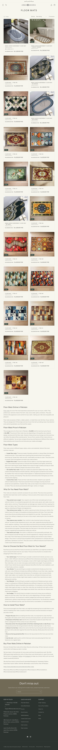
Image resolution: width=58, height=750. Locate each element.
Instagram (28, 656)
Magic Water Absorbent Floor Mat (15, 45)
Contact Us (41, 712)
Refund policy (25, 746)
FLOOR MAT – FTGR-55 (11, 154)
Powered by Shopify (17, 746)
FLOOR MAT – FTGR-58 (37, 259)
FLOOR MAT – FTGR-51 (37, 328)
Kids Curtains (24, 725)
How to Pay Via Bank (43, 705)
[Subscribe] (40, 691)
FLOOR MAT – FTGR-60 (11, 82)
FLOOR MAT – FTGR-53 (11, 328)
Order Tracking (41, 702)
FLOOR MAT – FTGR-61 (11, 259)
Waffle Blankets (25, 715)
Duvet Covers (24, 712)
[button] (3, 5)
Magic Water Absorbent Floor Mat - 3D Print (15, 224)
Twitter (20, 656)
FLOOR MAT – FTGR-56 (37, 293)
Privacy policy (32, 746)
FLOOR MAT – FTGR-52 (11, 118)
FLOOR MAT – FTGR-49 (11, 362)
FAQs (39, 718)
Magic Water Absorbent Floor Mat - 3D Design (41, 83)
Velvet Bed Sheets (25, 705)
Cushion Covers (25, 721)
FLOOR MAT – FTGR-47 (11, 188)
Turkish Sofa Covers (26, 718)
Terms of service (39, 746)
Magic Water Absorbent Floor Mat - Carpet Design (41, 46)
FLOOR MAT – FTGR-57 (11, 293)
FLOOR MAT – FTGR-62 (37, 223)
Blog (39, 715)
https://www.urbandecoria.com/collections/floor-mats (19, 666)
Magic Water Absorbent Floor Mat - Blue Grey (41, 119)
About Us (40, 709)
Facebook (15, 656)
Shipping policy (47, 746)
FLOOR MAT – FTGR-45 (37, 188)
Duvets (23, 709)
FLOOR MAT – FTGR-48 (37, 362)
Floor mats (7, 410)
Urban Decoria (10, 746)
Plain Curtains (24, 728)
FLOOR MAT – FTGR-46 (11, 397)
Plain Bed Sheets (25, 702)
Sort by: (33, 16)
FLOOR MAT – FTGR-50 (37, 154)
